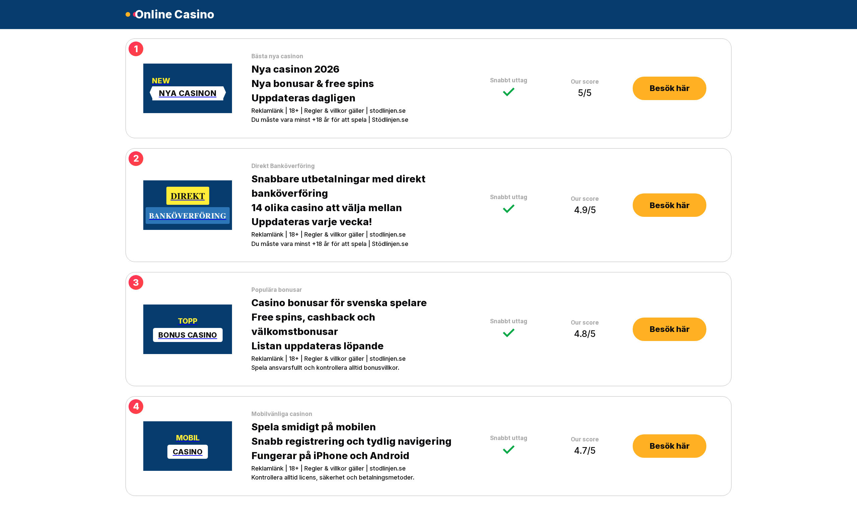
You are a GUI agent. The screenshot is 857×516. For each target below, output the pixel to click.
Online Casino (175, 14)
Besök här (670, 88)
